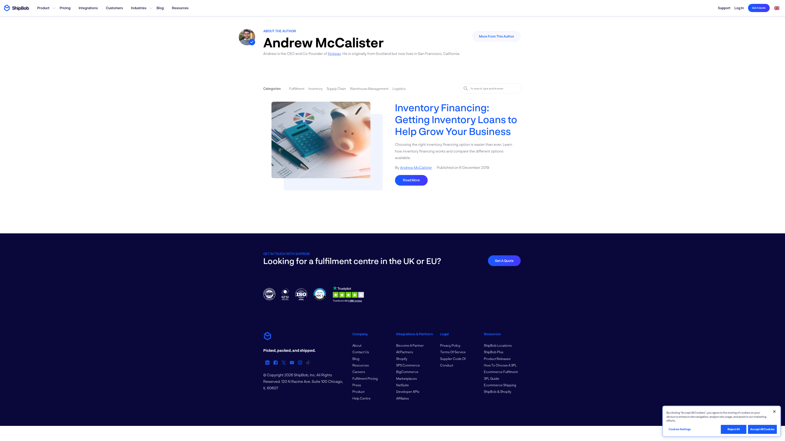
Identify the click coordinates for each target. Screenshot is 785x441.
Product (43, 8)
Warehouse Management (369, 88)
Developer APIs (407, 391)
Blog (160, 8)
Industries (138, 8)
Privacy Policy (450, 345)
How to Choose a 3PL (500, 365)
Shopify (401, 359)
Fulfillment (296, 88)
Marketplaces (406, 378)
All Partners (404, 352)
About (356, 345)
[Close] (774, 411)
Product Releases (497, 359)
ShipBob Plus (493, 352)
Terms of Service (453, 352)
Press (356, 385)
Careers (358, 372)
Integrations (88, 8)
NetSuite (402, 385)
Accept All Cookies (762, 429)
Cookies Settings (680, 429)
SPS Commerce (408, 365)
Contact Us (360, 352)
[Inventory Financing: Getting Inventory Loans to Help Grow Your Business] (320, 142)
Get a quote (759, 7)
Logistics (399, 88)
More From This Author (496, 36)
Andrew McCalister (416, 167)
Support (724, 8)
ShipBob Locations (498, 345)
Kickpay (334, 53)
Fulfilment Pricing (365, 378)
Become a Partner (410, 345)
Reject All (734, 429)
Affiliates (402, 398)
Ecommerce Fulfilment (501, 372)
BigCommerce (407, 372)
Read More (411, 180)
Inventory (315, 88)
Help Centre (361, 398)
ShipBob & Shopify (497, 391)
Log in (739, 8)
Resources (180, 8)
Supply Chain (336, 88)
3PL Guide (491, 378)
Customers (114, 8)
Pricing (65, 8)
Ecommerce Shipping (500, 385)
